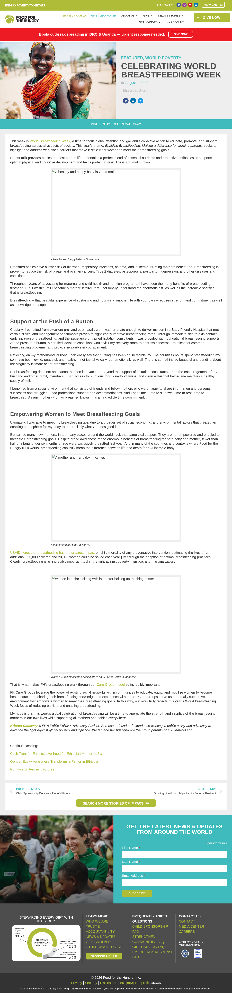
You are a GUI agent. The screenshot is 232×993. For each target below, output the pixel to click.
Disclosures (108, 983)
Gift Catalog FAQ (148, 947)
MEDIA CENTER (191, 926)
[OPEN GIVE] (151, 16)
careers (187, 931)
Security (91, 983)
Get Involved (98, 942)
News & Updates (100, 937)
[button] (126, 101)
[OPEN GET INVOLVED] (159, 22)
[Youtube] (190, 5)
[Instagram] (184, 5)
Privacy (76, 983)
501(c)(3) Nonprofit (134, 983)
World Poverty (163, 57)
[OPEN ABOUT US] (136, 16)
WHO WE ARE (97, 921)
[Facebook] (178, 5)
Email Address (133, 875)
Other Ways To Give (104, 947)
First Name (131, 847)
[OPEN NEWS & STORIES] (182, 16)
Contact (187, 921)
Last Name (131, 861)
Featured (132, 57)
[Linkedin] (196, 5)
